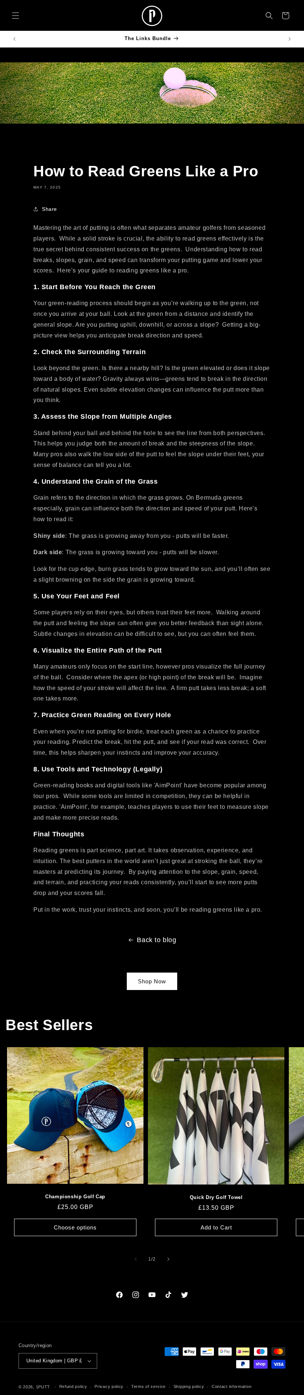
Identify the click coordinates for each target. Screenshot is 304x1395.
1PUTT (43, 1387)
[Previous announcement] (14, 39)
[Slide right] (168, 1259)
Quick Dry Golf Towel (216, 1197)
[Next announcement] (289, 39)
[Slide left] (136, 1259)
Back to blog (156, 940)
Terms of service (148, 1386)
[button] (15, 15)
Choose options (75, 1227)
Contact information (231, 1386)
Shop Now (152, 981)
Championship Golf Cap (75, 1196)
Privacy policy (109, 1386)
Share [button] (49, 209)
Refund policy (73, 1386)
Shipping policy (189, 1386)
